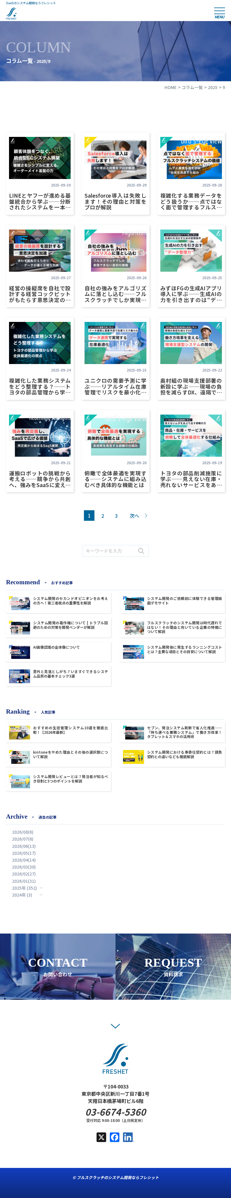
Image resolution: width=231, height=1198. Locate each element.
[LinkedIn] (128, 1138)
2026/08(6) (22, 832)
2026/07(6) (22, 838)
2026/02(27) (24, 873)
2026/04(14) (24, 860)
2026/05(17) (24, 853)
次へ (134, 515)
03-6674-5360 (115, 1112)
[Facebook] (114, 1138)
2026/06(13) (24, 846)
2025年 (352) (24, 888)
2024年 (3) (22, 894)
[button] (115, 1026)
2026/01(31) (24, 881)
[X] (101, 1138)
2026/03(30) (24, 866)
